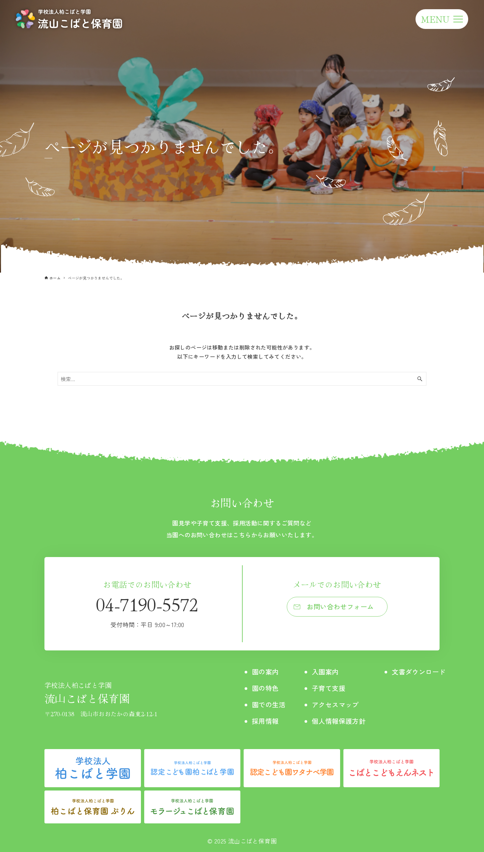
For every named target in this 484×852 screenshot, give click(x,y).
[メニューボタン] (442, 19)
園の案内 (265, 671)
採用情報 (265, 721)
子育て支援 (328, 688)
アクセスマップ (335, 704)
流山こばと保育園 (87, 693)
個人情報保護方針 (338, 721)
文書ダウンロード (418, 671)
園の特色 (265, 688)
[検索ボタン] (419, 379)
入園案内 (325, 671)
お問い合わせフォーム (340, 606)
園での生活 (268, 704)
